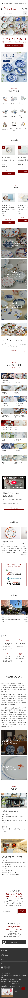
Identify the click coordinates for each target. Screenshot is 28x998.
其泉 (19, 162)
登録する (22, 911)
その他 (3, 164)
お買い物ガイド (4, 981)
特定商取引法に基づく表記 (17, 984)
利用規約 (3, 986)
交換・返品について (5, 984)
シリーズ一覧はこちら (14, 367)
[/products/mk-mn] (8, 197)
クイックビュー (8, 170)
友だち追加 (14, 942)
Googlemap (5, 818)
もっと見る (14, 629)
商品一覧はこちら (14, 508)
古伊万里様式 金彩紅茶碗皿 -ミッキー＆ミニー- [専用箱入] (8, 209)
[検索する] (25, 13)
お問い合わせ (20, 986)
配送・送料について (13, 981)
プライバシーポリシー (11, 986)
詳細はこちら (14, 70)
